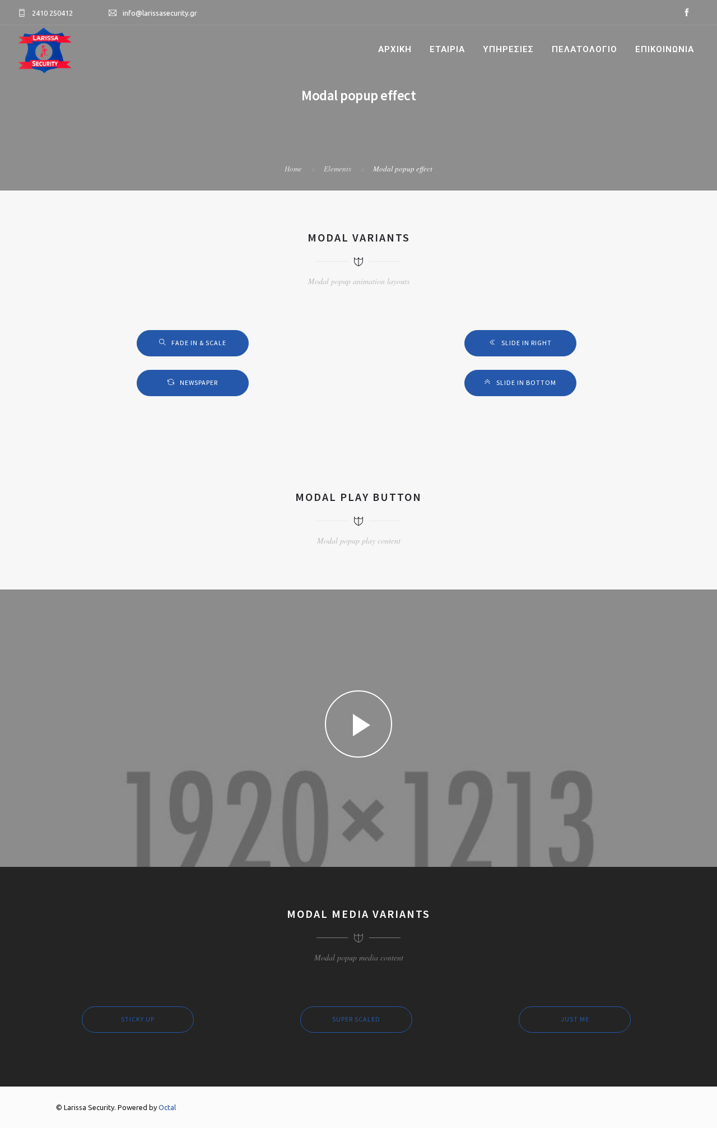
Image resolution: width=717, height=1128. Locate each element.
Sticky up (138, 1019)
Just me (575, 1019)
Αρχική (395, 49)
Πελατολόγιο (584, 49)
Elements (337, 169)
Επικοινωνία (664, 49)
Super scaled (356, 1019)
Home (293, 169)
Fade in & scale (198, 342)
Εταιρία (447, 49)
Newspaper (199, 382)
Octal (167, 1107)
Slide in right (526, 342)
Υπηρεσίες (508, 49)
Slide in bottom (526, 382)
